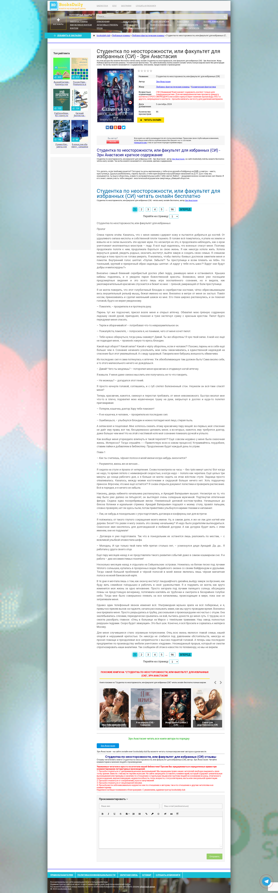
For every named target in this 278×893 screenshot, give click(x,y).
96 (172, 209)
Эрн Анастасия (163, 81)
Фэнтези (74, 28)
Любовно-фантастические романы (173, 87)
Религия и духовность (160, 25)
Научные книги (130, 25)
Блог (114, 6)
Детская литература (159, 22)
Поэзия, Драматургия (214, 22)
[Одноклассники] (115, 127)
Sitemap (146, 875)
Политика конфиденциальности (96, 875)
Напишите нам (140, 142)
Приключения (103, 22)
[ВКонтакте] (107, 127)
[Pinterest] (119, 127)
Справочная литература (188, 28)
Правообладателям (61, 875)
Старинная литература (187, 25)
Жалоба (112, 142)
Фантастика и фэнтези (81, 25)
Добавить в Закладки (69, 35)
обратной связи (147, 886)
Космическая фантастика (203, 87)
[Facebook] (111, 127)
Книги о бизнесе (131, 22)
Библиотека (102, 6)
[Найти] (225, 16)
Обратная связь (129, 875)
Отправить (215, 856)
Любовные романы (79, 22)
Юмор (152, 28)
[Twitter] (123, 127)
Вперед (185, 209)
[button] (102, 814)
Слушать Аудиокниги (146, 6)
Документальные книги (134, 28)
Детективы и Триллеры (107, 25)
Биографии (126, 6)
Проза (100, 28)
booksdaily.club (69, 6)
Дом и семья (183, 22)
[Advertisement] (70, 203)
